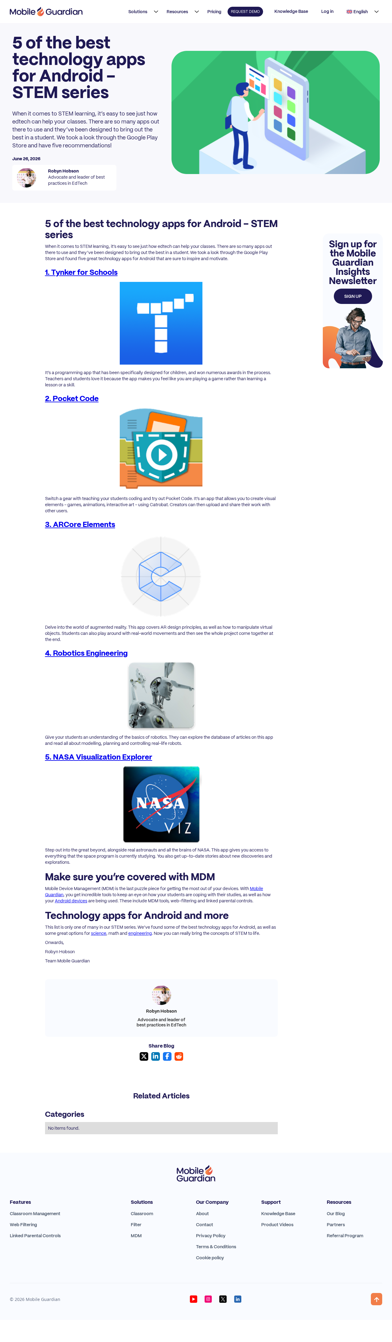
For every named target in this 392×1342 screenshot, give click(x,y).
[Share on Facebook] (167, 1056)
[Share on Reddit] (179, 1056)
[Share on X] (144, 1056)
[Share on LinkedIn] (155, 1056)
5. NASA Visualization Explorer (98, 757)
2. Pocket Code (72, 398)
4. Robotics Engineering (86, 653)
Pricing (214, 11)
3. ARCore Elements (80, 524)
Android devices (71, 901)
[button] (141, 12)
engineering (140, 933)
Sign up (353, 296)
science (98, 933)
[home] (46, 12)
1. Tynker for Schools (81, 272)
